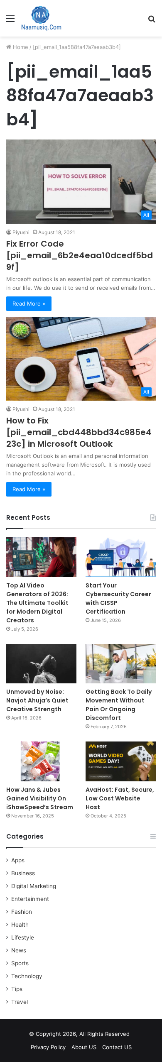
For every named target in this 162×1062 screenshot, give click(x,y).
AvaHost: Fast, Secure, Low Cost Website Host (120, 798)
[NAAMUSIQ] (41, 18)
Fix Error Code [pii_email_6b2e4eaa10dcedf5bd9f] (79, 255)
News (18, 950)
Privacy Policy (48, 1047)
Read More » (28, 303)
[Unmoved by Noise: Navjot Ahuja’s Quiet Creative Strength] (41, 663)
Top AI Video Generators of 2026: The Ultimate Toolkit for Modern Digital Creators (37, 602)
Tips (16, 989)
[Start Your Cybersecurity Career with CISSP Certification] (121, 557)
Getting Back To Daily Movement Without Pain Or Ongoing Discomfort (119, 705)
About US (83, 1047)
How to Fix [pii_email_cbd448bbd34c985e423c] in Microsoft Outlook (79, 432)
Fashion (21, 911)
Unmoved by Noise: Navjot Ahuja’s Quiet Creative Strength (37, 700)
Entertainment (30, 899)
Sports (20, 963)
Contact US (117, 1047)
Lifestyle (22, 937)
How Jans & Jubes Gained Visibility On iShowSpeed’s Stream (39, 798)
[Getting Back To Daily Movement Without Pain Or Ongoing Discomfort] (121, 663)
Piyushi (20, 232)
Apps (18, 860)
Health (20, 924)
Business (23, 873)
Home (19, 47)
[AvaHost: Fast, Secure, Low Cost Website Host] (121, 761)
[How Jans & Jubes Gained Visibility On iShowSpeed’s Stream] (41, 761)
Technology (26, 976)
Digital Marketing (33, 886)
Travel (19, 1001)
